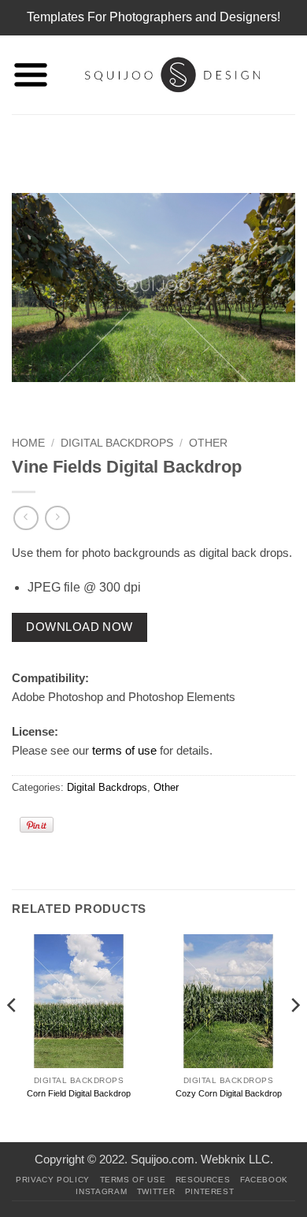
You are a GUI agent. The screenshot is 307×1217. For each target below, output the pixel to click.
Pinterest (210, 1191)
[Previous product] (57, 518)
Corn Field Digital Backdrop (79, 1093)
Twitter (156, 1191)
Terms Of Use (133, 1179)
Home (28, 443)
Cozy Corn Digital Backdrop (229, 1093)
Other (208, 443)
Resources (203, 1179)
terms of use (124, 750)
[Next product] (25, 518)
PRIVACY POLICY (53, 1179)
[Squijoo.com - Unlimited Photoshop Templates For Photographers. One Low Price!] (172, 75)
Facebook (264, 1179)
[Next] (294, 1037)
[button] (31, 75)
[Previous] (12, 1037)
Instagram (101, 1191)
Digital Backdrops (117, 443)
